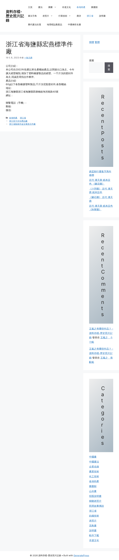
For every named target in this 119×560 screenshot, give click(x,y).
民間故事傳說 (96, 505)
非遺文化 (66, 7)
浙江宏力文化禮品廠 (18, 121)
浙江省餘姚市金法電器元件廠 (22, 124)
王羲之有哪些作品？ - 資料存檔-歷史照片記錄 (101, 333)
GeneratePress (81, 555)
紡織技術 (94, 515)
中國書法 (94, 461)
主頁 (30, 7)
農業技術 (94, 471)
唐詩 (79, 15)
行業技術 (62, 15)
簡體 (91, 42)
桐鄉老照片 (95, 501)
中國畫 (93, 456)
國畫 (50, 7)
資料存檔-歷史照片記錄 (15, 15)
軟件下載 (94, 535)
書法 (40, 7)
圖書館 (94, 7)
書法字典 (32, 15)
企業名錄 (94, 466)
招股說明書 (95, 496)
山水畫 (93, 491)
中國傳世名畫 (74, 24)
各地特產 (81, 7)
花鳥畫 (93, 525)
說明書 (102, 15)
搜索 (91, 60)
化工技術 (94, 476)
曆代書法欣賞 (34, 24)
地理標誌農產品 (54, 24)
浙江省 (90, 15)
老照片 (46, 15)
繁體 (97, 42)
